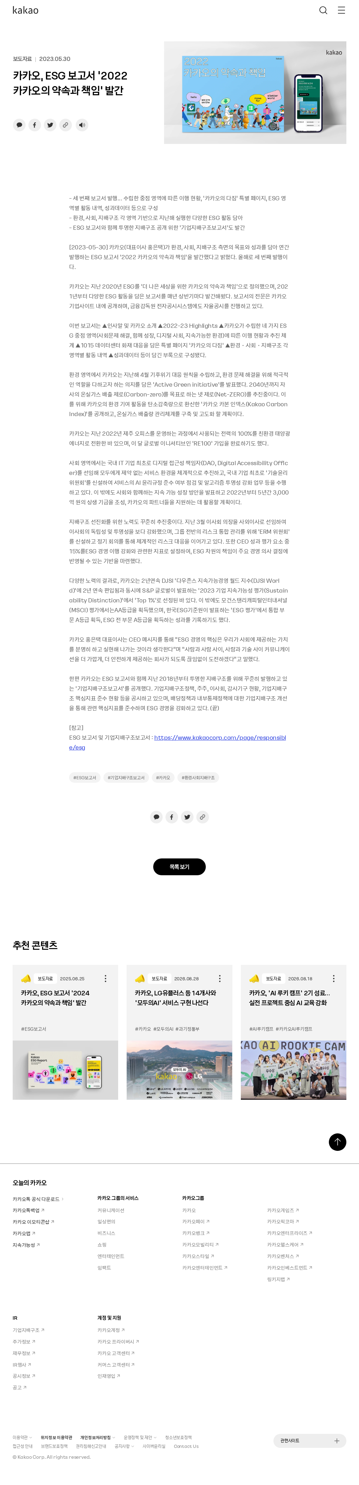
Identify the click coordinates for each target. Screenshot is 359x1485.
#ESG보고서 (84, 777)
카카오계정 (108, 1329)
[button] (26, 10)
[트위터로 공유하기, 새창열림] (50, 125)
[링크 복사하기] (65, 125)
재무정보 (22, 1352)
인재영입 (106, 1375)
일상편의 (106, 1221)
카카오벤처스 (280, 1255)
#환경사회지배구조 (198, 777)
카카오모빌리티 (198, 1244)
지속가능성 (24, 1244)
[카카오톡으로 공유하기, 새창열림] (19, 125)
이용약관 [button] (20, 1437)
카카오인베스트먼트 (287, 1267)
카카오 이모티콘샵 (31, 1221)
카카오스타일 (195, 1255)
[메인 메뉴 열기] (341, 10)
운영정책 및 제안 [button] (138, 1437)
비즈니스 (106, 1232)
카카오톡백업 (26, 1210)
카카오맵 (22, 1233)
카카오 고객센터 (113, 1352)
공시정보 (22, 1375)
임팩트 (104, 1267)
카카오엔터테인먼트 (202, 1267)
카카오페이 (193, 1221)
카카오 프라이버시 (115, 1341)
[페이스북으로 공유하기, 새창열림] (34, 125)
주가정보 (22, 1341)
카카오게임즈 (280, 1210)
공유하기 (105, 978)
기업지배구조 (26, 1329)
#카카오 (163, 777)
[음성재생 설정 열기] (82, 125)
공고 (17, 1387)
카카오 (189, 1210)
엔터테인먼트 (110, 1255)
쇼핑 (102, 1244)
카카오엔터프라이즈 (287, 1232)
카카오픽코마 (280, 1221)
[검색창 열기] (323, 10)
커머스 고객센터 (113, 1364)
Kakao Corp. (32, 1456)
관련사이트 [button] (289, 1440)
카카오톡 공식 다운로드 (36, 1198)
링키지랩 (276, 1279)
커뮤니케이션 (110, 1210)
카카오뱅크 (193, 1232)
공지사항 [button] (122, 1446)
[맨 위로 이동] (337, 1142)
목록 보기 (180, 866)
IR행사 (19, 1364)
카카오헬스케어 (283, 1244)
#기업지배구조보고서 (126, 777)
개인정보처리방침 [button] (95, 1437)
